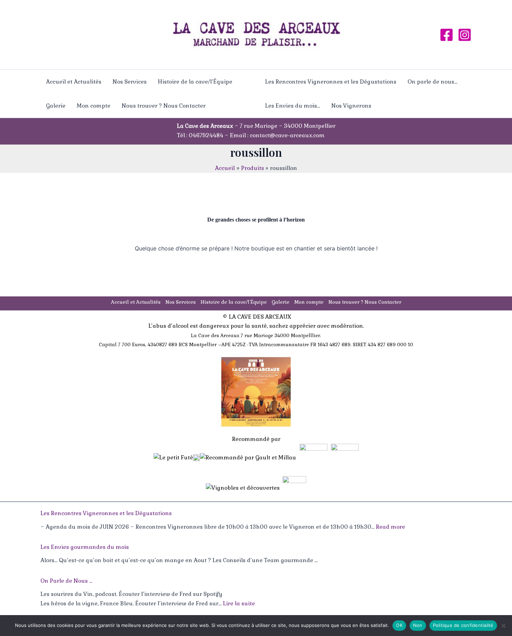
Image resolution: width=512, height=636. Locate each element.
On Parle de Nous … (66, 580)
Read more (390, 526)
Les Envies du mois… (292, 105)
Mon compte (93, 105)
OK (399, 625)
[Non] (503, 625)
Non (417, 625)
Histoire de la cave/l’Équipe (195, 81)
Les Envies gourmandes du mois (84, 547)
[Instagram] (465, 35)
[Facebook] (446, 35)
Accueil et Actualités (73, 81)
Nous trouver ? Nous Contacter (163, 105)
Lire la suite (239, 603)
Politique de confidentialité (463, 625)
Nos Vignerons (351, 105)
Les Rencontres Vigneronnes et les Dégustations (330, 81)
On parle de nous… (432, 81)
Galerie (55, 105)
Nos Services (130, 81)
